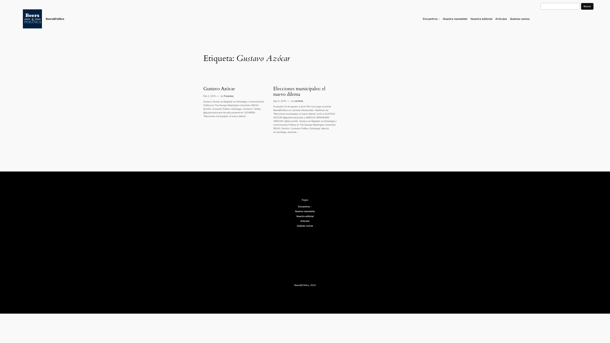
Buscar (587, 6)
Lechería (298, 101)
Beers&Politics (55, 18)
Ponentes (229, 96)
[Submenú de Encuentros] (439, 19)
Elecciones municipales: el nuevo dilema (299, 91)
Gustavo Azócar (219, 89)
